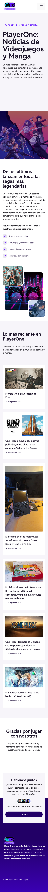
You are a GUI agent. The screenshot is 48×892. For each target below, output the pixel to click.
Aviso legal (23, 880)
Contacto (24, 814)
